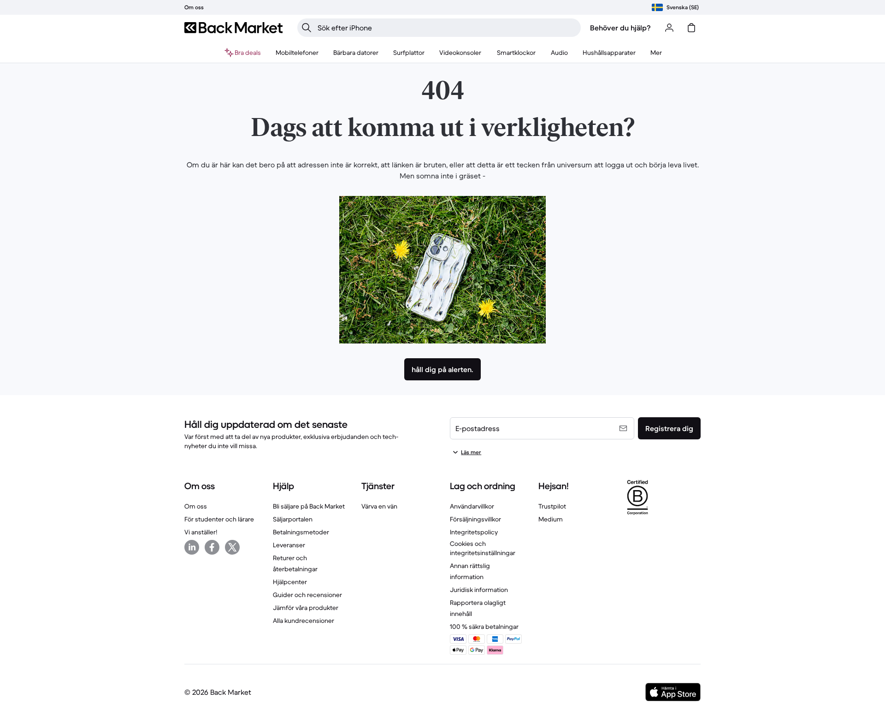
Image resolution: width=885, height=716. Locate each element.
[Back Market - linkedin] (191, 547)
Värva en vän (379, 506)
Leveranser (289, 545)
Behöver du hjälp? (620, 27)
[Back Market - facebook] (212, 547)
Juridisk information (479, 590)
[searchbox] (446, 27)
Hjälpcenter (290, 582)
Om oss (195, 506)
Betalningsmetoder (301, 532)
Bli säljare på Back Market (309, 506)
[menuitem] (297, 52)
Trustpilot (552, 506)
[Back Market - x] (232, 547)
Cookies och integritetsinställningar (482, 548)
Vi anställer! (200, 532)
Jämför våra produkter (305, 608)
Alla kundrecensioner (303, 620)
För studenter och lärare (219, 519)
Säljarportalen (293, 519)
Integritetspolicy (474, 532)
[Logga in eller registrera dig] (669, 27)
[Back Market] (233, 27)
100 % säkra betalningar (484, 626)
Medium (550, 519)
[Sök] (306, 27)
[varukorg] (691, 27)
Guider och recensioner (307, 595)
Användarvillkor (472, 506)
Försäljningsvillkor (475, 519)
